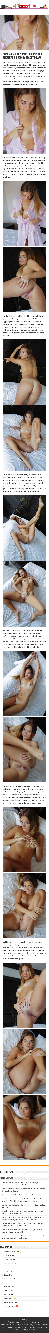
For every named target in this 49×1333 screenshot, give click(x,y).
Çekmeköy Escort (10, 1267)
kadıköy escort (35, 1327)
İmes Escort (8, 1283)
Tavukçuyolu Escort (10, 1302)
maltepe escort (6, 1325)
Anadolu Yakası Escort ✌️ (13, 1252)
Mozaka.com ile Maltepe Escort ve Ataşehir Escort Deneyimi (23, 1195)
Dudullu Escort (9, 1271)
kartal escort (12, 1327)
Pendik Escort (8, 1294)
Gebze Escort (8, 1275)
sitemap (24, 1320)
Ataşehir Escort (9, 1255)
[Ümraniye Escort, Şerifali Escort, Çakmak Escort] (24, 6)
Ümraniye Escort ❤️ (11, 1306)
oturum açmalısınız (37, 1174)
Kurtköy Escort (9, 1291)
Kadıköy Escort (9, 1287)
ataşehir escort (35, 1325)
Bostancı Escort (9, 1259)
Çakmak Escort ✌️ (10, 1263)
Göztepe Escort (9, 1279)
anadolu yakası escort (20, 1325)
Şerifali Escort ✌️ (10, 1298)
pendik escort (23, 1327)
